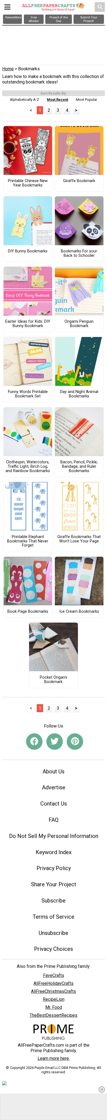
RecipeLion (53, 999)
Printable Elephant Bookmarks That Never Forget (27, 541)
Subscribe (53, 900)
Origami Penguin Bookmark (79, 323)
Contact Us (53, 803)
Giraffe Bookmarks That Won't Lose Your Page (79, 539)
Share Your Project (53, 884)
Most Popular (86, 99)
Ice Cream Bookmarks (79, 611)
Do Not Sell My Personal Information (53, 836)
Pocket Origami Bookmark (53, 679)
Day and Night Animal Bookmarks (79, 394)
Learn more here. (54, 1058)
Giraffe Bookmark (79, 181)
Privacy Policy (53, 868)
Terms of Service (53, 916)
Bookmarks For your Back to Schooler (79, 253)
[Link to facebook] (34, 741)
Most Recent (57, 99)
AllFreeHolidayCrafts (53, 983)
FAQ (53, 820)
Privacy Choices (53, 949)
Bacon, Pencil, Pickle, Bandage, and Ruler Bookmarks (79, 466)
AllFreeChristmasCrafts (53, 991)
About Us (53, 771)
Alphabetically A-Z (24, 99)
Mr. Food (53, 1007)
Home (8, 68)
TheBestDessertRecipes (53, 1015)
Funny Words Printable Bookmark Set (28, 394)
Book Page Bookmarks (27, 611)
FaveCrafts (53, 975)
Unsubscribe (53, 933)
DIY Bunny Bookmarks (27, 251)
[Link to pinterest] (75, 741)
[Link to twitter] (54, 741)
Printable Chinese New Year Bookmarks (28, 183)
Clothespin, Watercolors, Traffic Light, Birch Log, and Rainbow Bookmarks (27, 466)
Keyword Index (54, 852)
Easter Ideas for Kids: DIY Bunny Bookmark (27, 323)
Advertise (53, 787)
